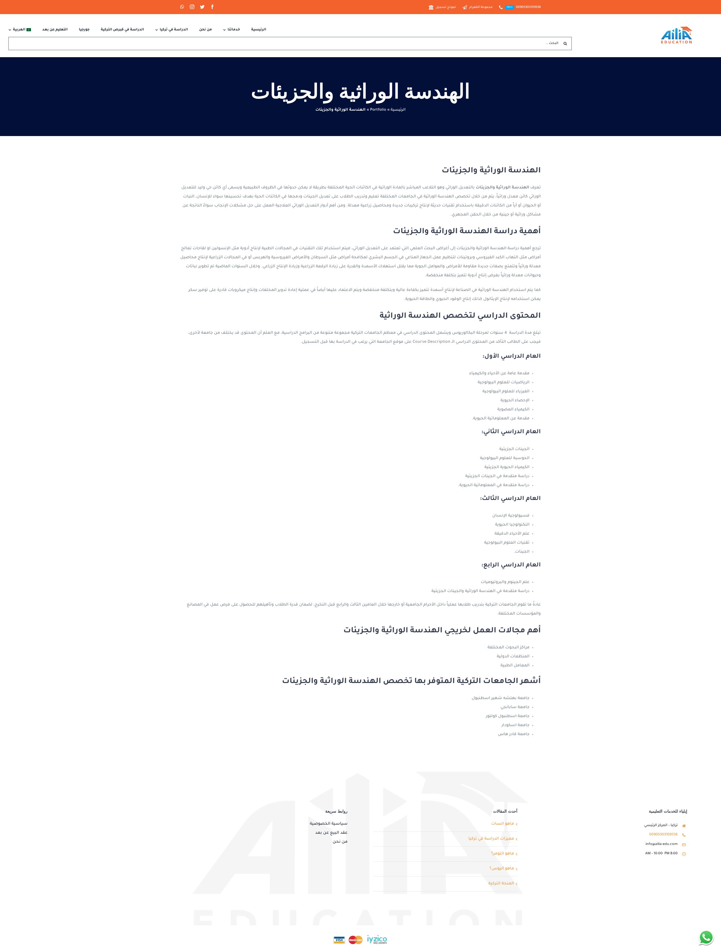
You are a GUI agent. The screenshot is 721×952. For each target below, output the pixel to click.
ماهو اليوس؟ (501, 869)
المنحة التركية (501, 884)
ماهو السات (502, 824)
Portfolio (378, 110)
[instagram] (192, 7)
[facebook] (212, 7)
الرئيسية (398, 110)
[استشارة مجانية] (706, 937)
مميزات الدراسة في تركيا (491, 839)
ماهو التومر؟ (502, 854)
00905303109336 (663, 835)
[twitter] (202, 7)
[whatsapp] (182, 7)
